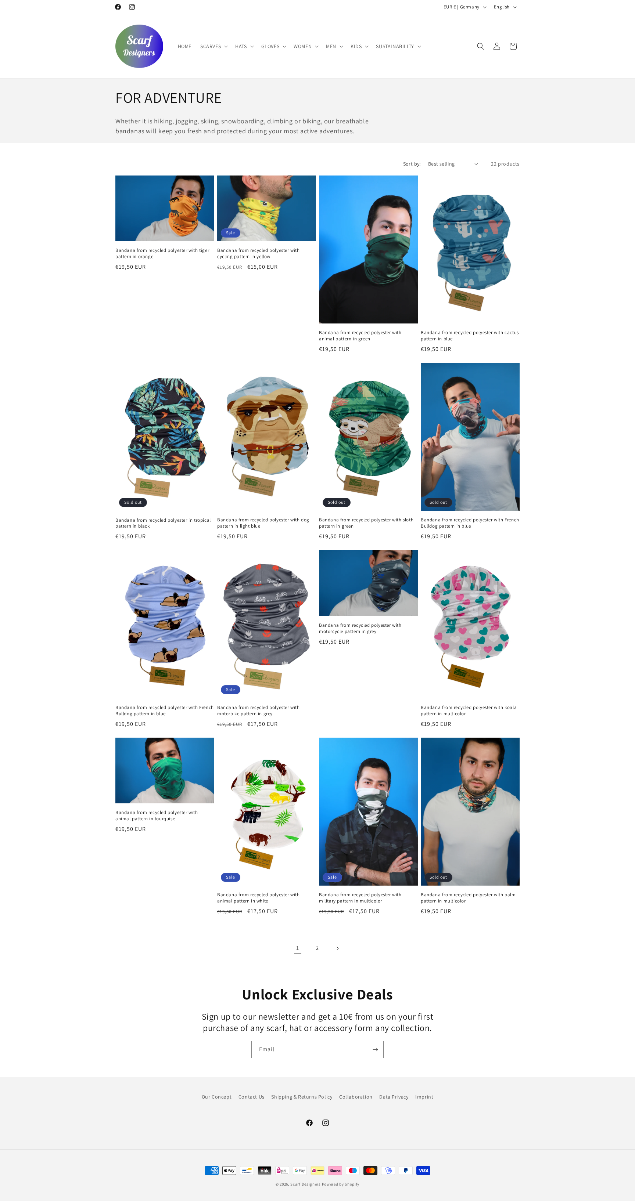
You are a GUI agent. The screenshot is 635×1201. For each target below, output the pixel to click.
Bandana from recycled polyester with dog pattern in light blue (263, 523)
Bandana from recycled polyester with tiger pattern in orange (162, 253)
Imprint (424, 1096)
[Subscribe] (375, 1049)
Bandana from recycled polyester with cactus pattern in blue (470, 336)
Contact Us (251, 1096)
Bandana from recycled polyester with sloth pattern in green (366, 523)
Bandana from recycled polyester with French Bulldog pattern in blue (470, 523)
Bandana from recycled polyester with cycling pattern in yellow (258, 253)
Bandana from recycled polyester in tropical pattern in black (163, 523)
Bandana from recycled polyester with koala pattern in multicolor (469, 711)
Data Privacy (393, 1096)
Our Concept (217, 1096)
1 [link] (297, 948)
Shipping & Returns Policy (301, 1096)
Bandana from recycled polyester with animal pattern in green (360, 336)
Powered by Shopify (341, 1184)
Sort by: (412, 163)
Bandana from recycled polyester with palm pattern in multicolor (468, 898)
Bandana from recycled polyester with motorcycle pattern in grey (360, 628)
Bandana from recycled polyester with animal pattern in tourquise (156, 816)
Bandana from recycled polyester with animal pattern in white (258, 898)
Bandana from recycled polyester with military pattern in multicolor (360, 898)
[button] (213, 46)
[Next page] (337, 948)
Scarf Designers (305, 1184)
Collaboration (356, 1096)
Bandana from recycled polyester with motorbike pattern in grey (258, 711)
